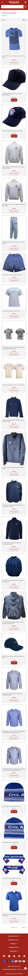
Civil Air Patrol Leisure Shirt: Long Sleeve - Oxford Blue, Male (12, 694)
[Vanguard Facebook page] (4, 956)
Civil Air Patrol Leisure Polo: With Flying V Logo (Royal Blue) (14, 915)
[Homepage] (14, 2)
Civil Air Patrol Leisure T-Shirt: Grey (11, 311)
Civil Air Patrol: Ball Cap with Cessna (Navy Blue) (13, 657)
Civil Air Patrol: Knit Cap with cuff (10, 842)
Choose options (14, 62)
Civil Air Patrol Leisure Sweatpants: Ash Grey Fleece (13, 242)
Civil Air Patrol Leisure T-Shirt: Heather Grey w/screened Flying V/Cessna (13, 348)
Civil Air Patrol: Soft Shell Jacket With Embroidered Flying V (11, 543)
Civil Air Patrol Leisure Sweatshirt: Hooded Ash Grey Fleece (13, 205)
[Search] (25, 6)
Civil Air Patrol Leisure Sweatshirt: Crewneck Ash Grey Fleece (13, 167)
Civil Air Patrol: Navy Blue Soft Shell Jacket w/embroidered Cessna (12, 505)
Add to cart (14, 100)
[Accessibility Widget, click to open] (25, 968)
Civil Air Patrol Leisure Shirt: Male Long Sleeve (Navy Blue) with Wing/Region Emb (13, 732)
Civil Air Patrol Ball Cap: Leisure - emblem (12, 131)
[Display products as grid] (23, 20)
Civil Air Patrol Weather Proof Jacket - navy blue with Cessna (13, 420)
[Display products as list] (26, 20)
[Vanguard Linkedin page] (19, 956)
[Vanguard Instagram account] (14, 956)
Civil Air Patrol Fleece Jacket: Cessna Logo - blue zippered (13, 581)
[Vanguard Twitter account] (9, 956)
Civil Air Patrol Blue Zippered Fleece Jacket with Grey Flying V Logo (13, 622)
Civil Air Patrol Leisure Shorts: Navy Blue (12, 274)
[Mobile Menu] (2, 2)
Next (23, 927)
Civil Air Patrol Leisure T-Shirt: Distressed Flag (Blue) (13, 56)
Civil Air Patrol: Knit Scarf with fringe (11, 878)
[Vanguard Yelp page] (24, 956)
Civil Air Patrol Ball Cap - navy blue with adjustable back (12, 94)
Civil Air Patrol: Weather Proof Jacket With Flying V (13, 468)
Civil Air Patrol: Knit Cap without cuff (11, 806)
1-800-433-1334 (15, 966)
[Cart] (25, 2)
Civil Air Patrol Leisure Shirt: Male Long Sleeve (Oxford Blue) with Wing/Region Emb (13, 769)
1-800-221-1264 (21, 969)
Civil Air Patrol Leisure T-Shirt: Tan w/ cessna (13, 385)
